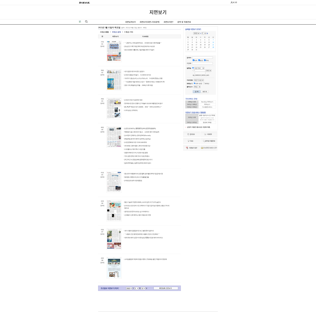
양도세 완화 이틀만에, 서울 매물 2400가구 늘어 (139, 50)
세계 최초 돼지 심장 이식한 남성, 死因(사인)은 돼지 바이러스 (143, 238)
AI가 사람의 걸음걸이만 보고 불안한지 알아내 (139, 231)
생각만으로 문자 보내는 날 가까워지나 (136, 211)
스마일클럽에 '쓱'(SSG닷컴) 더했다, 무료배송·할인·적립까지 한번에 (145, 259)
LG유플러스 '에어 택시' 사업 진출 (134, 149)
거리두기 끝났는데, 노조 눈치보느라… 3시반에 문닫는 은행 (143, 78)
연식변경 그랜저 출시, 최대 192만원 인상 (137, 146)
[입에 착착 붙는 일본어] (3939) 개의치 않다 (137, 163)
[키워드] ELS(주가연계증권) (133, 180)
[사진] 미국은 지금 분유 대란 (133, 100)
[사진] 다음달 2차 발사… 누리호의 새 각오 (137, 75)
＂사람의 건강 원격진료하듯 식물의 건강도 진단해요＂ (142, 234)
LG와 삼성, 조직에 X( (130, 110)
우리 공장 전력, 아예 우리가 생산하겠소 (136, 156)
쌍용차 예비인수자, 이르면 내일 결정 (136, 153)
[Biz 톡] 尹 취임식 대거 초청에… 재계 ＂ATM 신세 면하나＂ (143, 107)
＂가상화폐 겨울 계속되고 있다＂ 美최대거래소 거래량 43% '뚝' (144, 82)
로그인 (235, 2)
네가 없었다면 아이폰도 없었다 (134, 71)
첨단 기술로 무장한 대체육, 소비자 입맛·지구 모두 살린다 (142, 202)
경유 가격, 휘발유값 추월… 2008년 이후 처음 (138, 85)
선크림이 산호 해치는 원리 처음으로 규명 (137, 215)
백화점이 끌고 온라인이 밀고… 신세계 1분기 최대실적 (141, 132)
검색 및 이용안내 (184, 22)
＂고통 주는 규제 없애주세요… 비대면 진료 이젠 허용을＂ (143, 43)
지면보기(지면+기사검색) (150, 22)
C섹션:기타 (128, 32)
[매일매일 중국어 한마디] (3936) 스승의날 (137, 139)
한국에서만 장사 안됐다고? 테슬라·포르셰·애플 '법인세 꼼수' (143, 103)
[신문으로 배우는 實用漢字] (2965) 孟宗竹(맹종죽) (140, 128)
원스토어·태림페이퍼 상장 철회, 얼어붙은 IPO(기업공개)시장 (143, 174)
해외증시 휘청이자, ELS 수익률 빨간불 (136, 177)
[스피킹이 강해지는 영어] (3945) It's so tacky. (137, 135)
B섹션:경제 (116, 32)
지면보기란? (168, 22)
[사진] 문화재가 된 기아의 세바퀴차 (135, 142)
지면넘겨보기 (130, 22)
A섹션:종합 (104, 32)
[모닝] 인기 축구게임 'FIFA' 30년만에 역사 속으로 (139, 46)
